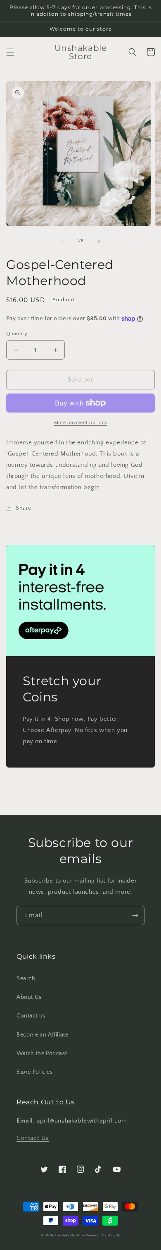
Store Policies (34, 1072)
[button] (10, 52)
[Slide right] (99, 241)
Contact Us (33, 1138)
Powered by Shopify (103, 1235)
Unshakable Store (70, 1235)
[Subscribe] (135, 915)
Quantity (16, 333)
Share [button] (23, 508)
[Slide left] (62, 241)
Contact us (31, 1015)
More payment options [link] (80, 422)
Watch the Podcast (42, 1053)
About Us (29, 997)
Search (26, 978)
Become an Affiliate (42, 1035)
